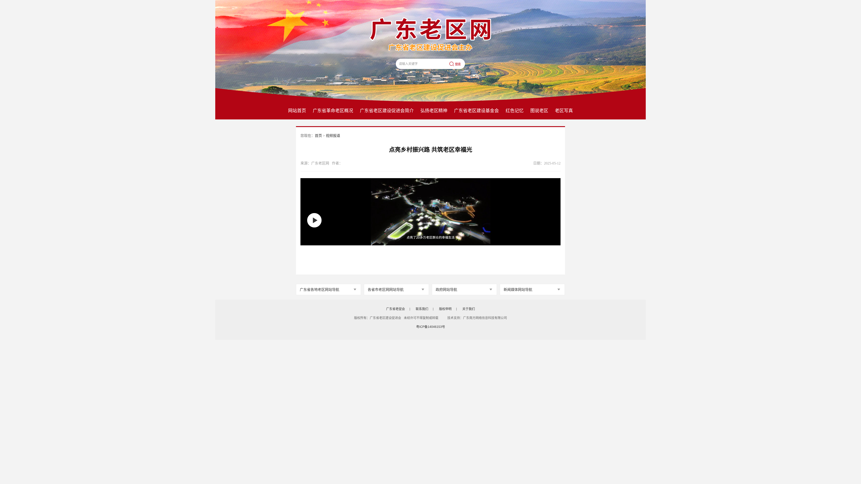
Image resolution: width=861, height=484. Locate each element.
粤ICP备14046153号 (430, 326)
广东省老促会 (395, 309)
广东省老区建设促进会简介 (387, 110)
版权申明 (445, 309)
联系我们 (422, 309)
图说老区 (539, 110)
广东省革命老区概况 (333, 110)
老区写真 (564, 110)
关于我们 (468, 309)
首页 (318, 136)
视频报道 (333, 136)
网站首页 (297, 110)
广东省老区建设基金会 (476, 110)
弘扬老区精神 (433, 110)
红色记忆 (515, 110)
